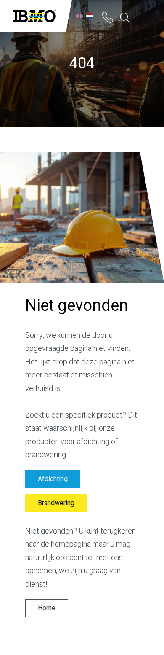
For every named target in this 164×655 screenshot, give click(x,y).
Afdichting (53, 479)
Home (47, 608)
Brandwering (56, 503)
